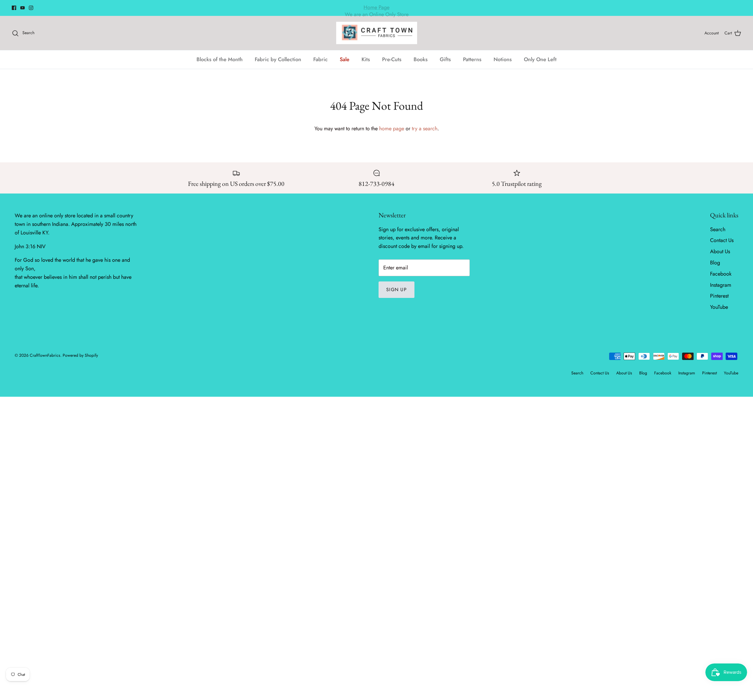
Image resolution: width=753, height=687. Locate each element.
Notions (503, 59)
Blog (715, 262)
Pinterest (719, 296)
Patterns (472, 59)
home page (391, 128)
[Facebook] (14, 8)
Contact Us (722, 240)
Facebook (721, 274)
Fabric (320, 59)
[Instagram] (31, 8)
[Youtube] (22, 8)
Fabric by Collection (278, 59)
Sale (344, 59)
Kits (365, 59)
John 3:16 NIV (30, 246)
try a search (424, 128)
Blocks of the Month (219, 59)
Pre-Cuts (392, 59)
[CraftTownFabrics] (376, 33)
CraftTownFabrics (45, 355)
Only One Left (540, 59)
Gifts (445, 59)
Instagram (720, 285)
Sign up (396, 289)
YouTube (719, 307)
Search (717, 229)
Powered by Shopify (80, 355)
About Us (720, 251)
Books (421, 59)
